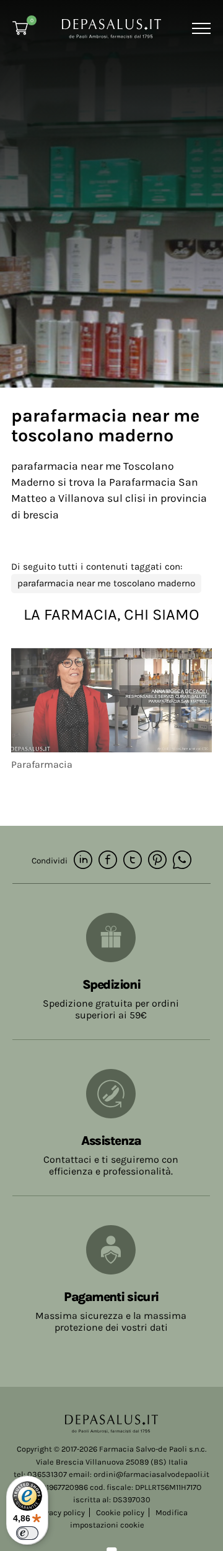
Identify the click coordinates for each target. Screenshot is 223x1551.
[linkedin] (83, 860)
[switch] (27, 1533)
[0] (20, 28)
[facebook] (107, 860)
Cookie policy (120, 1512)
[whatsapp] (182, 860)
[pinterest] (157, 860)
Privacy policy (60, 1512)
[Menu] (200, 28)
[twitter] (132, 860)
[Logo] (111, 27)
